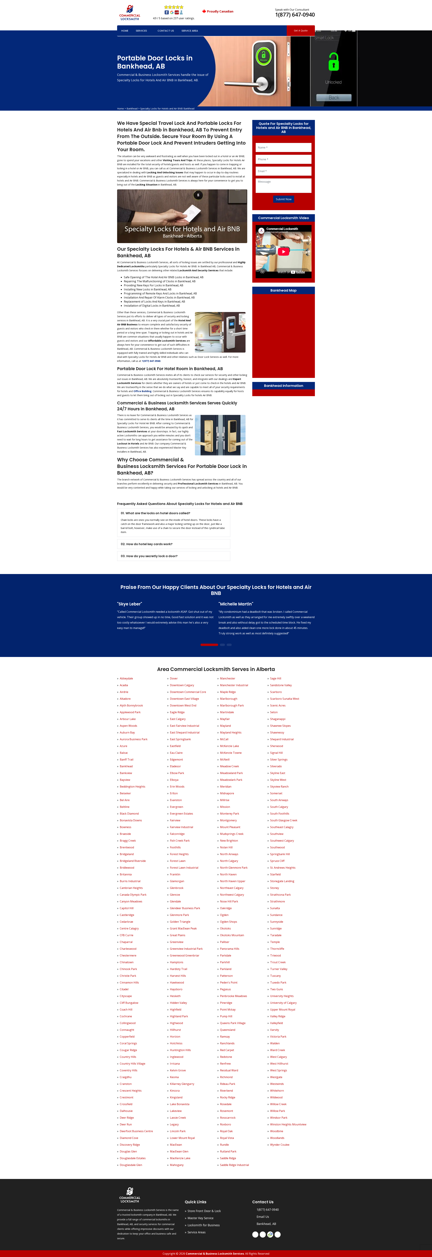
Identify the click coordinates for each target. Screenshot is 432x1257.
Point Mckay (228, 1009)
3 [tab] (229, 645)
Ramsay (225, 1036)
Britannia (126, 874)
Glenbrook (176, 888)
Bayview (125, 780)
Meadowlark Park (231, 780)
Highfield (175, 1009)
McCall (224, 739)
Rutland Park (228, 1151)
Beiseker (125, 793)
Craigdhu (125, 1077)
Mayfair (225, 719)
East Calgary (178, 719)
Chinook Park (128, 969)
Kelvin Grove (178, 1070)
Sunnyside (276, 922)
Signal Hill (276, 753)
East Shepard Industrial (184, 732)
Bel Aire (125, 800)
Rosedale (226, 1104)
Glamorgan (177, 881)
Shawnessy (277, 732)
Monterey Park (229, 813)
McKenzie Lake (229, 746)
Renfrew (225, 1063)
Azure (123, 746)
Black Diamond (129, 813)
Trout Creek (278, 962)
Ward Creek (277, 1050)
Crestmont (126, 1097)
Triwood (275, 955)
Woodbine (276, 1131)
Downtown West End (183, 705)
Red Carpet (227, 1050)
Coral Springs (128, 1043)
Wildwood (276, 1097)
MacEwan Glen (179, 1151)
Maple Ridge (228, 692)
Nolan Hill (226, 847)
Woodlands (277, 1138)
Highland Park (179, 1016)
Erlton (174, 793)
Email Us (263, 1217)
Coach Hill (126, 1009)
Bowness (125, 827)
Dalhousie (126, 1111)
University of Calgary (283, 1003)
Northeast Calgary (232, 888)
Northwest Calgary (232, 895)
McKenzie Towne (231, 753)
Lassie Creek (178, 1117)
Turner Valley (278, 969)
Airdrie (124, 692)
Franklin (175, 874)
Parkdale (225, 955)
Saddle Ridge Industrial (234, 1165)
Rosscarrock (228, 1117)
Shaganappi (277, 719)
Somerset (276, 793)
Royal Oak (226, 1131)
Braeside (125, 834)
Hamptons (176, 962)
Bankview (126, 773)
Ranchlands (227, 1043)
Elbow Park (177, 773)
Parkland (225, 969)
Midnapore (227, 793)
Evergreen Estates (181, 813)
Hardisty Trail (178, 969)
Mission (225, 807)
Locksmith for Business (204, 1225)
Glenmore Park (179, 915)
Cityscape (126, 996)
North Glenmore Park (234, 867)
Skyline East (277, 773)
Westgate (276, 1077)
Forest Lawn (177, 861)
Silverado (276, 766)
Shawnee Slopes (280, 726)
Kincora (175, 1090)
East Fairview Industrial (184, 726)
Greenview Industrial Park (186, 949)
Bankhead (132, 108)
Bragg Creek (128, 840)
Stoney (274, 888)
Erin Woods (177, 786)
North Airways (229, 854)
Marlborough (228, 699)
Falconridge (177, 834)
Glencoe (175, 895)
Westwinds (277, 1084)
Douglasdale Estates (133, 1158)
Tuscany (275, 976)
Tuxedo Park (278, 982)
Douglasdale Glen (131, 1165)
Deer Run (126, 1124)
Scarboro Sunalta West (284, 699)
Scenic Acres (278, 705)
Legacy (174, 1124)
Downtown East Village (184, 699)
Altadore (125, 699)
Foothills (175, 847)
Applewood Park (130, 712)
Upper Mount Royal (282, 1009)
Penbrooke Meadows (233, 996)
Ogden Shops (228, 922)
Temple (275, 942)
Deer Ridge (127, 1117)
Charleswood (128, 949)
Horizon (175, 1036)
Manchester (227, 678)
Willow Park (277, 1111)
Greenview (176, 942)
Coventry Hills (128, 1070)
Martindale (227, 712)
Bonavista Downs (131, 820)
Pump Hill (226, 1016)
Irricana (175, 1063)
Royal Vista (227, 1138)
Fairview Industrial (181, 827)
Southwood (277, 847)
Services (141, 30)
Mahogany (177, 1165)
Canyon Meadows (131, 901)
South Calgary (279, 807)
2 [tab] (222, 645)
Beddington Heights (132, 786)
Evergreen (176, 807)
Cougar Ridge (128, 1050)
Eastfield (175, 746)
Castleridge (127, 915)
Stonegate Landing (282, 881)
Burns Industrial (130, 881)
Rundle (224, 1145)
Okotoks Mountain (232, 935)
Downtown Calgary (182, 685)
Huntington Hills (180, 1050)
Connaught (127, 1030)
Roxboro (225, 1124)
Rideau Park (227, 1084)
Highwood (176, 1023)
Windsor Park (278, 1117)
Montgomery (228, 820)
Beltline (124, 807)
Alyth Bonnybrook (131, 705)
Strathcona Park (280, 895)
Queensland (227, 1030)
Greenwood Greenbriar (184, 955)
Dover (174, 678)
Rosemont (226, 1111)
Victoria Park (278, 1036)
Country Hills (128, 1057)
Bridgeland (127, 854)
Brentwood (127, 847)
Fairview (175, 820)
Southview (276, 834)
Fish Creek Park (180, 840)
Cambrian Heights (131, 888)
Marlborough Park (232, 705)
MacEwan (176, 1145)
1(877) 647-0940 (295, 14)
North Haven (228, 874)
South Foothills (279, 813)
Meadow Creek (229, 766)
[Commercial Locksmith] (129, 12)
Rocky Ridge (227, 1097)
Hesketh (175, 996)
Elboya (174, 780)
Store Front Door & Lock (204, 1211)
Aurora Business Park (133, 739)
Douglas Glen (128, 1151)
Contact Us (166, 30)
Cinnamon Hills (129, 982)
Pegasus (225, 989)
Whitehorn (277, 1090)
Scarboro (276, 692)
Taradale (275, 935)
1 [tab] (209, 645)
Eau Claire (176, 753)
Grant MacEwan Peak (183, 928)
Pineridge (226, 1003)
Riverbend (226, 1090)
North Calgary (229, 861)
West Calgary (278, 1057)
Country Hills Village (132, 1063)
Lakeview (176, 1111)
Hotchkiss (176, 1043)
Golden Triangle (180, 922)
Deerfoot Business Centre (136, 1131)
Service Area (190, 30)
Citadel (124, 989)
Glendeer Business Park (185, 908)
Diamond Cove (129, 1138)
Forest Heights (179, 854)
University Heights (282, 996)
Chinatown (126, 962)
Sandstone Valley (281, 685)
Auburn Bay (127, 732)
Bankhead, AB (266, 1224)
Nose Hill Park (229, 901)
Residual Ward (229, 1070)
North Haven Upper (232, 881)
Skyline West (278, 780)
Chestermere (128, 955)
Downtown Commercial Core (188, 692)
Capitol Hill (126, 908)
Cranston (126, 1084)
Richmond (226, 1077)
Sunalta (275, 908)
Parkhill (225, 962)
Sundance (276, 915)
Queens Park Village (233, 1023)
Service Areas (197, 1232)
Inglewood (176, 1057)
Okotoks (225, 928)
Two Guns (276, 989)
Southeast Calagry (281, 827)
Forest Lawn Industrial (184, 867)
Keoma (174, 1077)
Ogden (224, 915)
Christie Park (128, 976)
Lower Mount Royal (182, 1138)
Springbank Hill (280, 854)
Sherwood (276, 746)
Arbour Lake (128, 719)
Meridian (225, 786)
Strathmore (277, 901)
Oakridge (226, 908)
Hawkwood (177, 982)
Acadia (124, 685)
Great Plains (177, 935)
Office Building (142, 391)
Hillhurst (175, 1030)
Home (124, 30)
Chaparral (126, 942)
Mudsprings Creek (232, 834)
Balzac (124, 753)
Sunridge (276, 928)
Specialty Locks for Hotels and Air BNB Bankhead (167, 108)
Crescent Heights (131, 1090)
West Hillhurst (279, 1063)
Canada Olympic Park (133, 895)
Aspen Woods (128, 726)
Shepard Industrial (282, 739)
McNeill (225, 759)
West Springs (278, 1070)
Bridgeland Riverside (133, 861)
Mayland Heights (230, 732)
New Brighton (229, 840)
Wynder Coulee (279, 1145)
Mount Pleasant (230, 827)
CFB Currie (126, 935)
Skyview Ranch (279, 786)
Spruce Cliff (277, 861)
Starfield (275, 874)
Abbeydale (126, 678)
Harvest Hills (178, 976)
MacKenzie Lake (180, 1158)
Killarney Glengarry (182, 1084)
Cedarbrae (126, 922)
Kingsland (176, 1097)
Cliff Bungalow (129, 1003)
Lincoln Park (178, 1131)
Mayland (225, 726)
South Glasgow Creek (283, 820)
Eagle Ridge (177, 712)
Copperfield (127, 1036)
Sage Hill (275, 678)
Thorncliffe (277, 949)
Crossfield (126, 1104)
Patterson (226, 976)
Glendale (175, 901)
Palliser (224, 942)
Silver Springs (279, 759)
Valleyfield (276, 1023)
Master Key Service (200, 1218)
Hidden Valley (178, 1003)
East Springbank (180, 739)
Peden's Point (228, 982)
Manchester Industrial (234, 685)
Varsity (274, 1030)
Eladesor (175, 766)
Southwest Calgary (282, 840)
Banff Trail (126, 759)
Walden (275, 1043)
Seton (274, 712)
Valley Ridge (277, 1016)
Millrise (224, 800)
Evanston (176, 800)
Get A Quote (301, 30)
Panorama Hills (229, 949)
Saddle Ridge (228, 1158)
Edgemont (176, 759)
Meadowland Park (231, 773)
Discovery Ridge (130, 1145)
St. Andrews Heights (282, 867)
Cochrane (126, 1016)
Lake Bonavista (179, 1104)
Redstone (226, 1057)
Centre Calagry (129, 928)
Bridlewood (127, 867)
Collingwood (128, 1023)
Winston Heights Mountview (288, 1124)
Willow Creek (278, 1104)
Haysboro (176, 989)
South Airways (279, 800)
